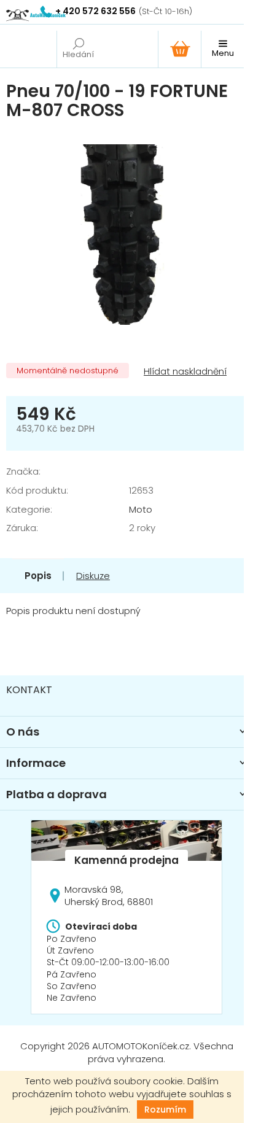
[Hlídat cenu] (184, 372)
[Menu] (222, 49)
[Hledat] (77, 49)
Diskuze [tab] (93, 575)
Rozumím (165, 1109)
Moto (140, 509)
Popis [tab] (38, 575)
